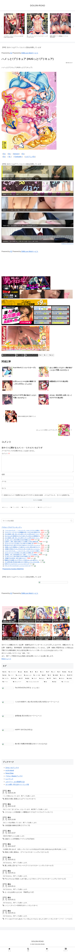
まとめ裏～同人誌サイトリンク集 (17, 784)
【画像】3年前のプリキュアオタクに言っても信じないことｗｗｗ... (22, 549)
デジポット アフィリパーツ (67, 243)
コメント (6, 453)
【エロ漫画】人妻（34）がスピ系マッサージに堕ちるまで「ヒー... (22, 534)
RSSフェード (6, 659)
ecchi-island (9, 770)
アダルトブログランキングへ (12, 527)
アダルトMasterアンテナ (14, 776)
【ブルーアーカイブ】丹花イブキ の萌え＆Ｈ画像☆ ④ (19, 543)
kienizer (16, 154)
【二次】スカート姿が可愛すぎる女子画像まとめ (17, 556)
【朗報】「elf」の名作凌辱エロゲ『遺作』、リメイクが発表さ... (21, 554)
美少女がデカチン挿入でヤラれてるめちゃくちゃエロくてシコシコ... (23, 545)
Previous (1, 27)
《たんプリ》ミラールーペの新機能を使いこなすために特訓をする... (23, 532)
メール (4, 481)
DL (4, 154)
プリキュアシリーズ (32, 355)
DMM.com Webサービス (29, 53)
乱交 (52, 355)
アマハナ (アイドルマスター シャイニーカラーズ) (18, 565)
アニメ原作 (21, 355)
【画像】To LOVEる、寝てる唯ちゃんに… (16, 558)
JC (42, 355)
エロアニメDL (30, 156)
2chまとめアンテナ (12, 767)
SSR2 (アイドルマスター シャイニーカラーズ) (17, 564)
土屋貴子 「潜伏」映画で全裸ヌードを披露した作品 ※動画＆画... (22, 541)
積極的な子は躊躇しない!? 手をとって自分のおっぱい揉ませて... (21, 560)
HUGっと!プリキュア (9, 355)
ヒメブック (9, 779)
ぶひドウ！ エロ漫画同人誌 (15, 782)
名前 (3, 474)
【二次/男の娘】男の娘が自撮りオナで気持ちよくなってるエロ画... (22, 562)
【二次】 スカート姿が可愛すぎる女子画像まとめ (18, 539)
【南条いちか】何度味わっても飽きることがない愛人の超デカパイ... (23, 547)
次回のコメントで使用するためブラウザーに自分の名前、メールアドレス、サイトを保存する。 (37, 495)
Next (74, 27)
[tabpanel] (14, 26)
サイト (4, 488)
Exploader (18, 156)
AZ (11, 53)
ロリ (47, 355)
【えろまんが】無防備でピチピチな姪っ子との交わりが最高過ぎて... (23, 536)
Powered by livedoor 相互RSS (13, 569)
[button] (71, 521)
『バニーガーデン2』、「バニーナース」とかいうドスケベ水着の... (22, 530)
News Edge (9, 773)
